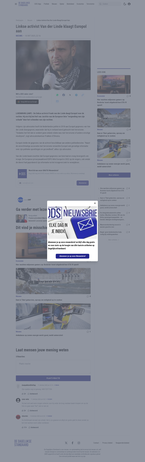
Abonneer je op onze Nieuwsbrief (72, 256)
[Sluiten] (95, 203)
